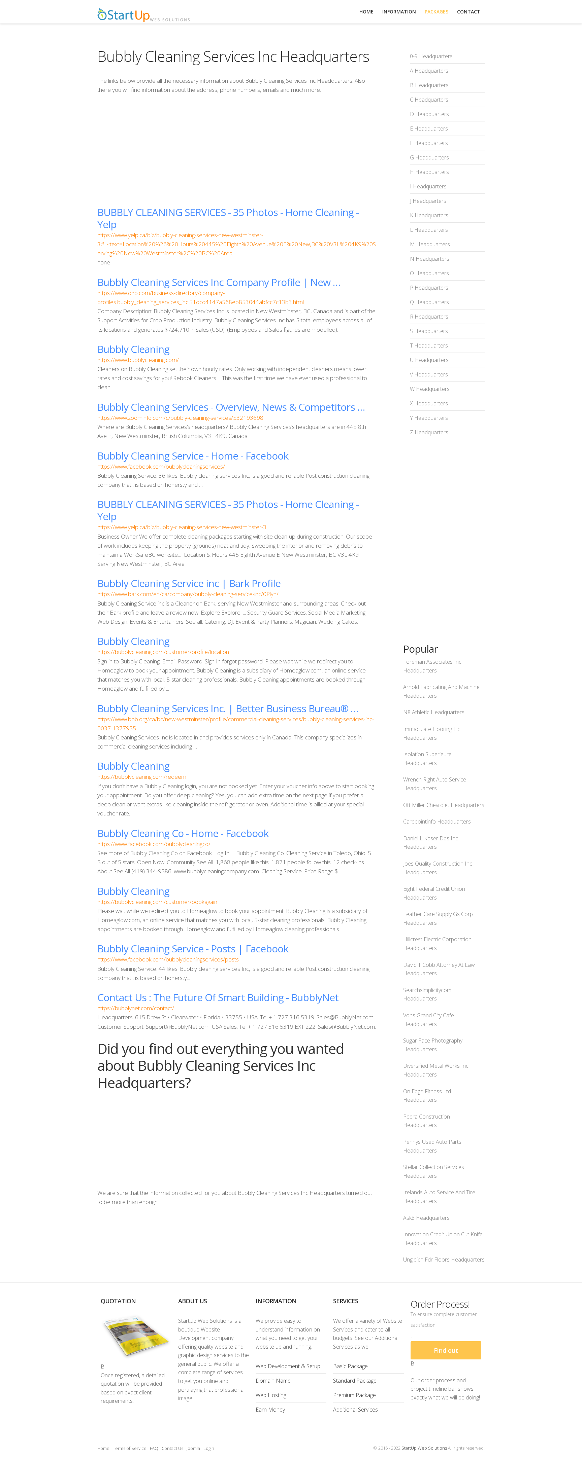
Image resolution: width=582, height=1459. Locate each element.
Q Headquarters (429, 302)
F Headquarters (429, 143)
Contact (468, 11)
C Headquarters (429, 99)
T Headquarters (429, 345)
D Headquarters (429, 114)
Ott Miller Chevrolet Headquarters (443, 805)
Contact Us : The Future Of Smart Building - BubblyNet (217, 997)
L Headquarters (429, 229)
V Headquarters (429, 374)
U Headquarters (429, 360)
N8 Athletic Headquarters (433, 712)
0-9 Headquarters (431, 56)
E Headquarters (429, 128)
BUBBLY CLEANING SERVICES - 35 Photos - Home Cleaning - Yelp (228, 218)
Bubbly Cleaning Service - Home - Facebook (192, 456)
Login (208, 1448)
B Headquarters (429, 85)
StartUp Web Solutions (424, 1448)
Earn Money (270, 1409)
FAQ (154, 1448)
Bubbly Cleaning (133, 349)
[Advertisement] (236, 150)
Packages (436, 11)
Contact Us (172, 1448)
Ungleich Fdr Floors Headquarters (444, 1259)
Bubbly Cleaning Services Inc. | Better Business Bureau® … (227, 708)
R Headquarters (429, 316)
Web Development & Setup (288, 1366)
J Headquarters (428, 201)
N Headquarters (429, 258)
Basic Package (350, 1366)
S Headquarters (429, 331)
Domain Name (273, 1380)
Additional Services (355, 1409)
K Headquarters (429, 215)
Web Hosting (271, 1395)
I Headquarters (428, 186)
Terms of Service (130, 1448)
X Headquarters (429, 403)
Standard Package (355, 1380)
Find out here (446, 1352)
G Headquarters (429, 157)
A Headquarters (429, 70)
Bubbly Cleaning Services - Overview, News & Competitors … (231, 407)
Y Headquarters (429, 418)
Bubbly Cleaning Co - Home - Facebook (182, 833)
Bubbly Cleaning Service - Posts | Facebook (192, 948)
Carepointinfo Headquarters (437, 821)
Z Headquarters (429, 432)
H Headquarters (429, 172)
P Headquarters (429, 287)
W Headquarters (430, 389)
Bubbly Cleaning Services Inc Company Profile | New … (218, 282)
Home (103, 1448)
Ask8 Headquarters (426, 1217)
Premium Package (354, 1395)
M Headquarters (430, 244)
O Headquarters (429, 273)
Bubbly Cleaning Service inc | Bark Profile (189, 583)
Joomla (193, 1448)
